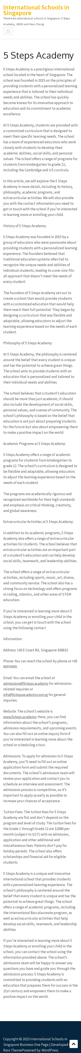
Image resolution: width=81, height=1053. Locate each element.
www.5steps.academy (19, 716)
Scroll (74, 1044)
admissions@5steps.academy (25, 683)
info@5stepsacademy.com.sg (25, 694)
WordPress (50, 1050)
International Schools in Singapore (36, 10)
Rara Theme (12, 1050)
